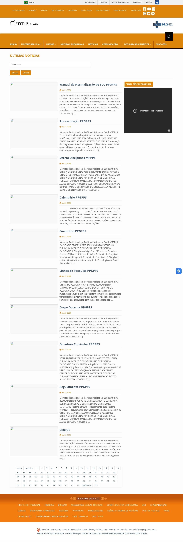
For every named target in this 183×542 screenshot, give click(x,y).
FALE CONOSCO (58, 10)
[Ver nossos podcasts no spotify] (153, 14)
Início (19, 468)
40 (54, 476)
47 (96, 476)
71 (36, 485)
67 (114, 481)
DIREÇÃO (62, 505)
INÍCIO (13, 44)
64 (96, 481)
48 (102, 476)
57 (54, 481)
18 (24, 472)
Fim (96, 485)
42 (66, 476)
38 (42, 476)
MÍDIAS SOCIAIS (95, 510)
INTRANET (32, 10)
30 (96, 472)
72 (42, 485)
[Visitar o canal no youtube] (149, 10)
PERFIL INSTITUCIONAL (29, 505)
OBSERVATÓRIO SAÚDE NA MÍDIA (52, 516)
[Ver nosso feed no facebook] (144, 10)
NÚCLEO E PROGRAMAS (72, 44)
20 (36, 472)
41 (60, 476)
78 (78, 485)
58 (60, 481)
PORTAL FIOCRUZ (102, 10)
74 (54, 485)
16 (117, 468)
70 (30, 485)
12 (93, 468)
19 (30, 472)
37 (36, 476)
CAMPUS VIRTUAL (120, 10)
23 (54, 472)
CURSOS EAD (136, 10)
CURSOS (22, 510)
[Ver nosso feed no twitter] (148, 14)
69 (24, 485)
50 (114, 476)
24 (60, 472)
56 (48, 481)
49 (108, 476)
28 (84, 472)
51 (18, 481)
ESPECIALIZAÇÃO (158, 505)
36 (30, 476)
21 (42, 472)
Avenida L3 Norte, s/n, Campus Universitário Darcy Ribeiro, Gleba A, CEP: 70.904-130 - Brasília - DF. (86, 529)
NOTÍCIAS (93, 44)
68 (18, 485)
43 (72, 476)
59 (66, 481)
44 (78, 476)
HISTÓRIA (49, 505)
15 (111, 468)
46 (90, 476)
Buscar (15, 72)
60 (72, 481)
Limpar (26, 72)
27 (78, 472)
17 (18, 472)
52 (24, 481)
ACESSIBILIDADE (18, 10)
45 (84, 476)
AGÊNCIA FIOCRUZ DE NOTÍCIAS (122, 510)
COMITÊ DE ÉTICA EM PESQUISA (122, 505)
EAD (144, 505)
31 (102, 472)
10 (81, 468)
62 (84, 481)
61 (78, 481)
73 (48, 485)
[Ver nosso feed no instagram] (144, 14)
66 (108, 481)
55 (42, 481)
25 (66, 472)
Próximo (87, 485)
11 (87, 468)
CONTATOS (161, 44)
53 (30, 481)
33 (114, 472)
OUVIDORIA (72, 10)
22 (48, 472)
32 (108, 472)
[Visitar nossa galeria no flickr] (153, 10)
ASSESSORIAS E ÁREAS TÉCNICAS (87, 505)
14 (105, 468)
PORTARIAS (77, 510)
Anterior (29, 468)
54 (36, 481)
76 (66, 485)
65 (102, 481)
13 (99, 468)
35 (24, 476)
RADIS (167, 510)
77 (72, 485)
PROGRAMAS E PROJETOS (42, 510)
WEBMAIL (44, 10)
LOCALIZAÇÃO (86, 10)
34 (18, 476)
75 (60, 485)
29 (90, 472)
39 (48, 476)
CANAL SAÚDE (25, 516)
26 (72, 472)
